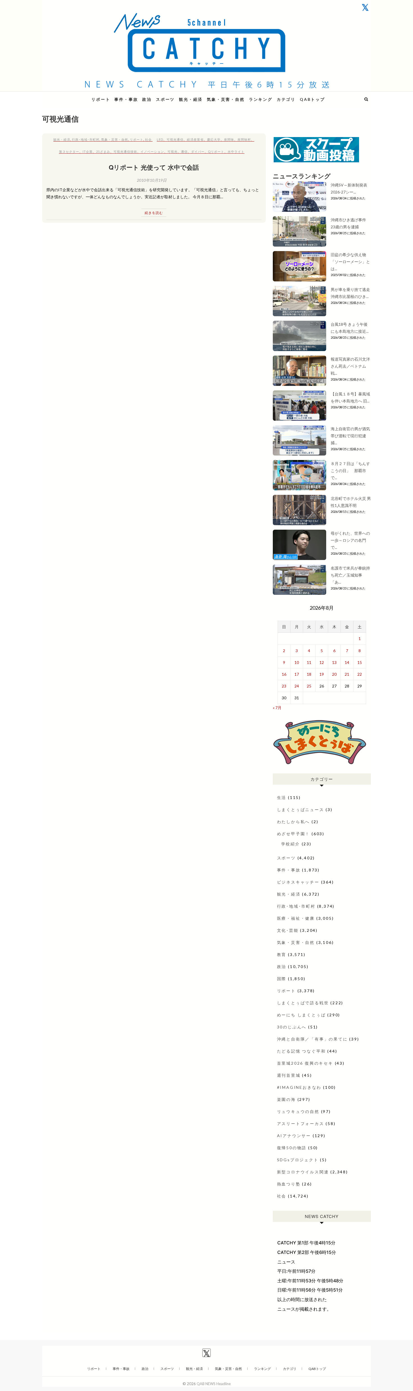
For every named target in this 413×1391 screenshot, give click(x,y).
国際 (282, 978)
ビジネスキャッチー (298, 882)
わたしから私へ (293, 821)
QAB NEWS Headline (71, 96)
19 (321, 674)
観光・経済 (191, 99)
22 (359, 674)
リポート (100, 99)
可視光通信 (175, 139)
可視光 (172, 151)
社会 (148, 139)
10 (296, 662)
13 (334, 662)
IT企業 (88, 151)
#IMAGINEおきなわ (299, 1087)
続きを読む (154, 213)
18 (309, 674)
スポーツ (165, 99)
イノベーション (152, 151)
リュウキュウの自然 (298, 1111)
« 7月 (277, 707)
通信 (184, 151)
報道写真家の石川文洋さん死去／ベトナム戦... (350, 366)
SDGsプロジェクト (298, 1159)
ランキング (261, 99)
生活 (282, 797)
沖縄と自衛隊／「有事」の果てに (312, 1039)
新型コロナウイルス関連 (303, 1171)
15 (359, 662)
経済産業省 (195, 139)
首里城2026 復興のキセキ (305, 1063)
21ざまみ (103, 151)
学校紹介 (290, 843)
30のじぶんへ (292, 1027)
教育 (282, 954)
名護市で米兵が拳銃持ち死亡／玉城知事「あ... (350, 575)
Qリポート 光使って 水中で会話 (154, 167)
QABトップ (312, 99)
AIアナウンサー (294, 1135)
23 (284, 686)
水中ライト (236, 151)
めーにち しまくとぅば (301, 1014)
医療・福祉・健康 (296, 918)
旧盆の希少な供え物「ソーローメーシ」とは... (350, 261)
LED (160, 139)
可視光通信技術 (125, 151)
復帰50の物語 (292, 1147)
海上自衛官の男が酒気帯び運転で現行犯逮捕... (350, 435)
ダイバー (198, 151)
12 (321, 662)
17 (296, 674)
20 (334, 674)
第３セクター (69, 151)
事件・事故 (126, 99)
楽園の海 (286, 1099)
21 (347, 674)
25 (309, 686)
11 (309, 662)
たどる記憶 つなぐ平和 (301, 1051)
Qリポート (216, 151)
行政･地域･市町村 (85, 139)
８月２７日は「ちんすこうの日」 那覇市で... (350, 470)
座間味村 (244, 139)
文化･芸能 (288, 930)
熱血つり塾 (289, 1183)
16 (284, 674)
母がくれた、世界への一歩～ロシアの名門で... (350, 540)
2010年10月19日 (152, 180)
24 (296, 686)
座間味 (229, 139)
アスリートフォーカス (300, 1123)
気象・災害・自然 (225, 99)
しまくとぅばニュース (300, 809)
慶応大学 (214, 139)
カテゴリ (286, 99)
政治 (147, 99)
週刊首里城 (289, 1075)
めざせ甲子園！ (293, 833)
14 (347, 662)
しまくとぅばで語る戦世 (303, 1002)
